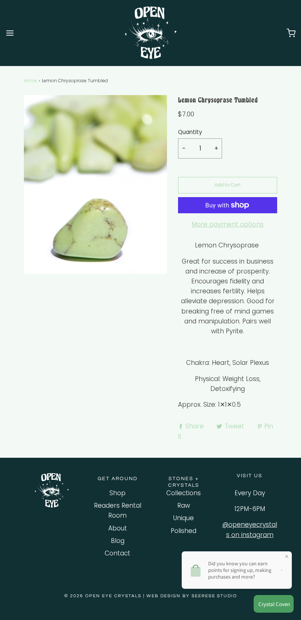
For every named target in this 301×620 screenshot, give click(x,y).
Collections (183, 493)
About (117, 528)
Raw (183, 505)
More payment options (228, 224)
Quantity (190, 132)
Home (30, 80)
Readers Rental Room (117, 510)
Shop (117, 493)
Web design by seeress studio (191, 596)
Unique (183, 518)
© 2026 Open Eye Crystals (103, 596)
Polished (183, 530)
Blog (117, 540)
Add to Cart (227, 185)
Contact (117, 553)
